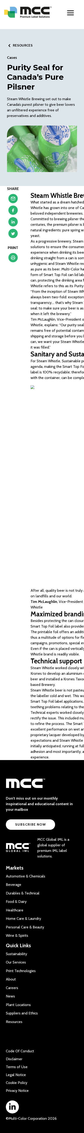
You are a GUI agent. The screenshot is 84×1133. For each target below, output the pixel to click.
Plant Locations (18, 1005)
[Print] (13, 259)
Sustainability (16, 954)
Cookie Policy (16, 1082)
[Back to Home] (28, 12)
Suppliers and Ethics (22, 1013)
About (11, 979)
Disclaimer (14, 1059)
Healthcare (14, 910)
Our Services (16, 962)
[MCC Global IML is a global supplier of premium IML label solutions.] (18, 848)
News (10, 996)
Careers (12, 988)
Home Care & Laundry (23, 918)
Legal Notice (16, 1075)
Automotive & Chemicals (25, 876)
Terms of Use (17, 1067)
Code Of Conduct (20, 1051)
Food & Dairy (16, 901)
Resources (14, 1022)
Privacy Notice (17, 1090)
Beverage (13, 884)
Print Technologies (21, 971)
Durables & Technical (22, 893)
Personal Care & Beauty (25, 927)
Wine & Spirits (17, 935)
